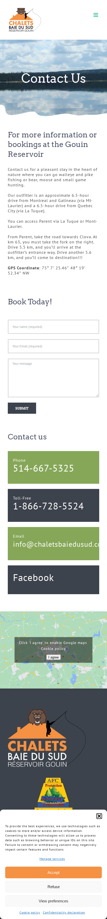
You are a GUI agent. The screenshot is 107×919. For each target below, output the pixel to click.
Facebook (33, 577)
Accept (53, 872)
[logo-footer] (47, 711)
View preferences (53, 901)
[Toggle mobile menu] (96, 15)
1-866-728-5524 (48, 506)
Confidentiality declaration (64, 912)
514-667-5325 (43, 468)
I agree (53, 657)
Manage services (52, 859)
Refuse (54, 887)
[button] (99, 816)
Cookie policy (29, 912)
